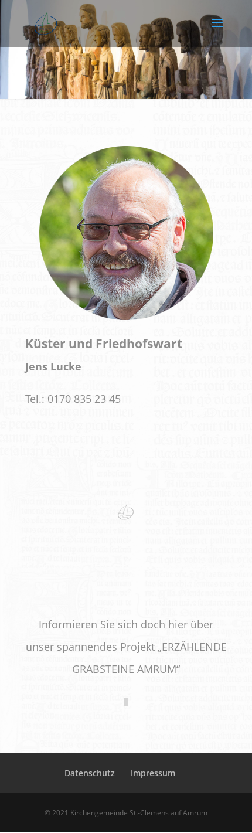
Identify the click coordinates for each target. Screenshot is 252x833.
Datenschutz (89, 772)
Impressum (153, 772)
